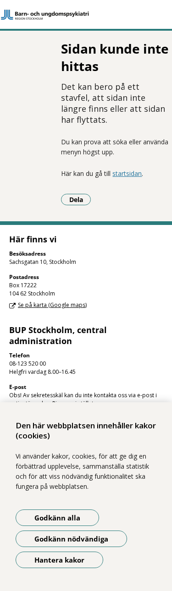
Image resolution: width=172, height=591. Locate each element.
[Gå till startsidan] (86, 15)
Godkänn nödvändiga (71, 538)
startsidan (127, 173)
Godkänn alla (57, 517)
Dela (80, 199)
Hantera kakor (59, 559)
